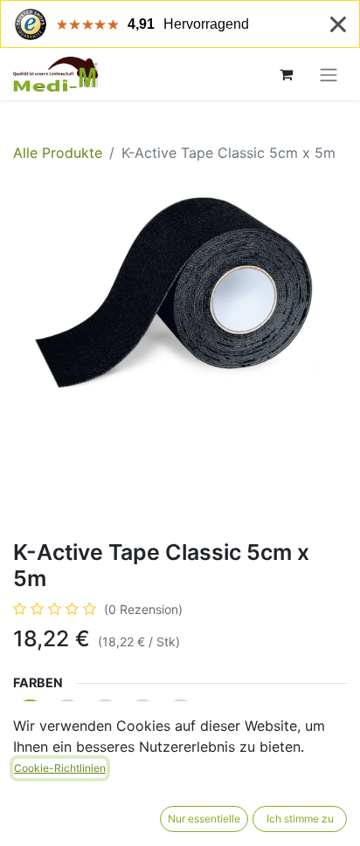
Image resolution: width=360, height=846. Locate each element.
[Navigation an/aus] (328, 74)
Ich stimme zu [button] (300, 818)
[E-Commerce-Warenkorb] (285, 74)
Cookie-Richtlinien (60, 767)
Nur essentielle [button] (204, 818)
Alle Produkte (57, 152)
